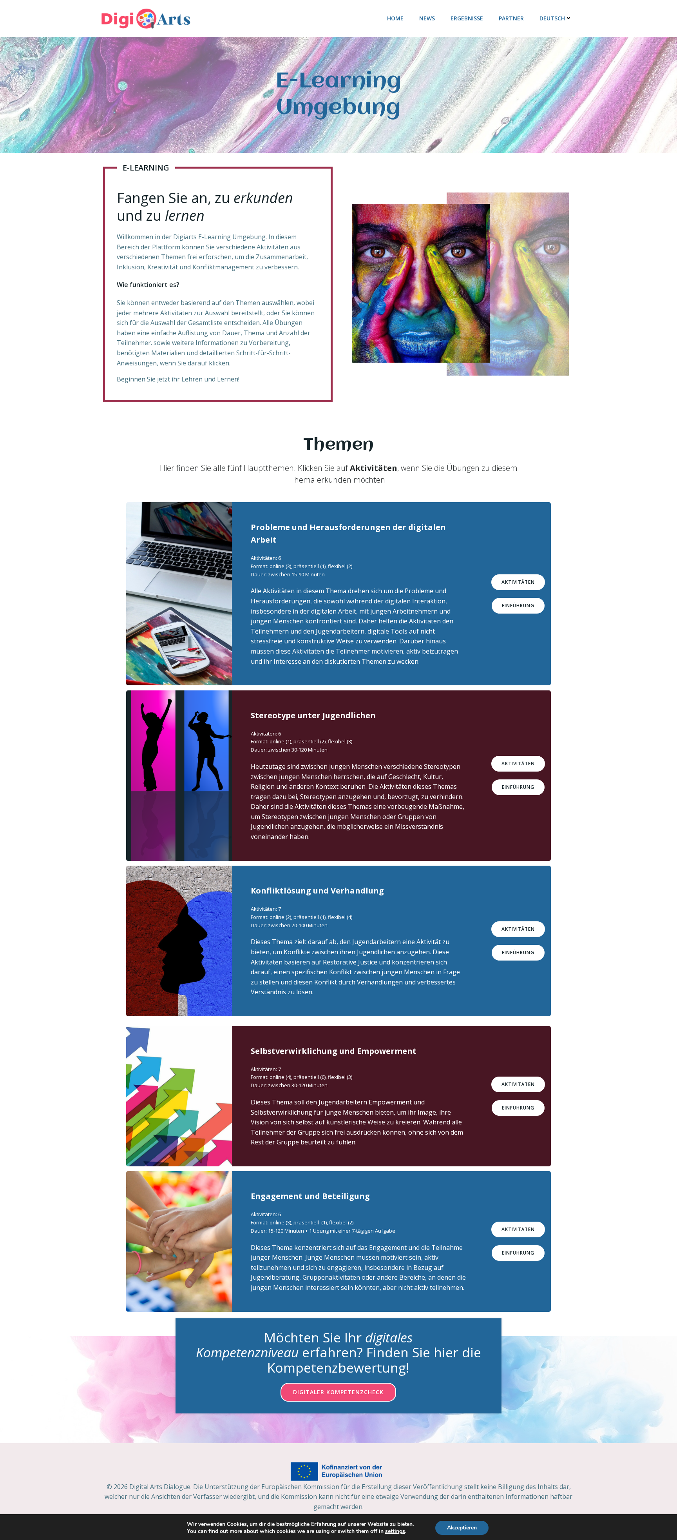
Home (395, 18)
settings (395, 1531)
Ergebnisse (467, 18)
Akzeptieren (462, 1527)
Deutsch (552, 18)
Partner (511, 18)
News (427, 18)
